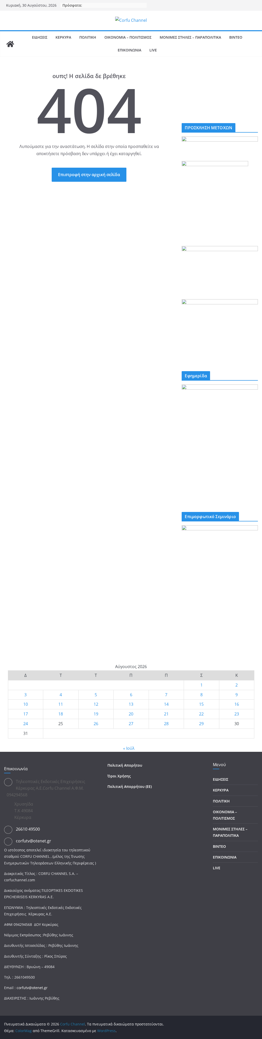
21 (166, 714)
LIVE (153, 50)
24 (25, 723)
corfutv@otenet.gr (33, 841)
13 (131, 704)
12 (96, 704)
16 (236, 704)
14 (166, 704)
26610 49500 (28, 829)
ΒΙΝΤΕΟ (235, 37)
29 (201, 723)
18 (60, 714)
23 (236, 714)
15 (201, 704)
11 (60, 704)
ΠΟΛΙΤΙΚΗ (87, 37)
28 (166, 723)
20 (131, 714)
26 (96, 723)
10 (25, 704)
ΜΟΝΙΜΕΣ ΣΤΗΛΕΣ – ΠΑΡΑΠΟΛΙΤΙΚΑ (190, 37)
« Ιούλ (129, 748)
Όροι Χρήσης (119, 776)
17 (25, 714)
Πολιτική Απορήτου (124, 765)
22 (201, 714)
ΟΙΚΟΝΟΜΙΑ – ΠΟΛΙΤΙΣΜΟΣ (127, 37)
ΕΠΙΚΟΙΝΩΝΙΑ (129, 50)
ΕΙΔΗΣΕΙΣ (39, 37)
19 (96, 714)
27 (131, 723)
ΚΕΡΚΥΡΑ (63, 37)
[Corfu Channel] (10, 44)
